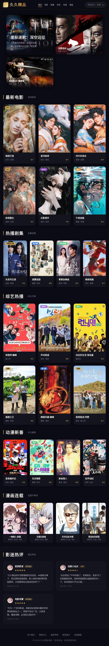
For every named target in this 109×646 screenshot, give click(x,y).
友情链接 (78, 635)
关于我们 (31, 635)
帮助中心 (43, 635)
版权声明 (54, 635)
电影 (46, 4)
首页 (40, 4)
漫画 (71, 4)
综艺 (59, 4)
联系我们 (66, 635)
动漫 (65, 4)
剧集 (52, 4)
